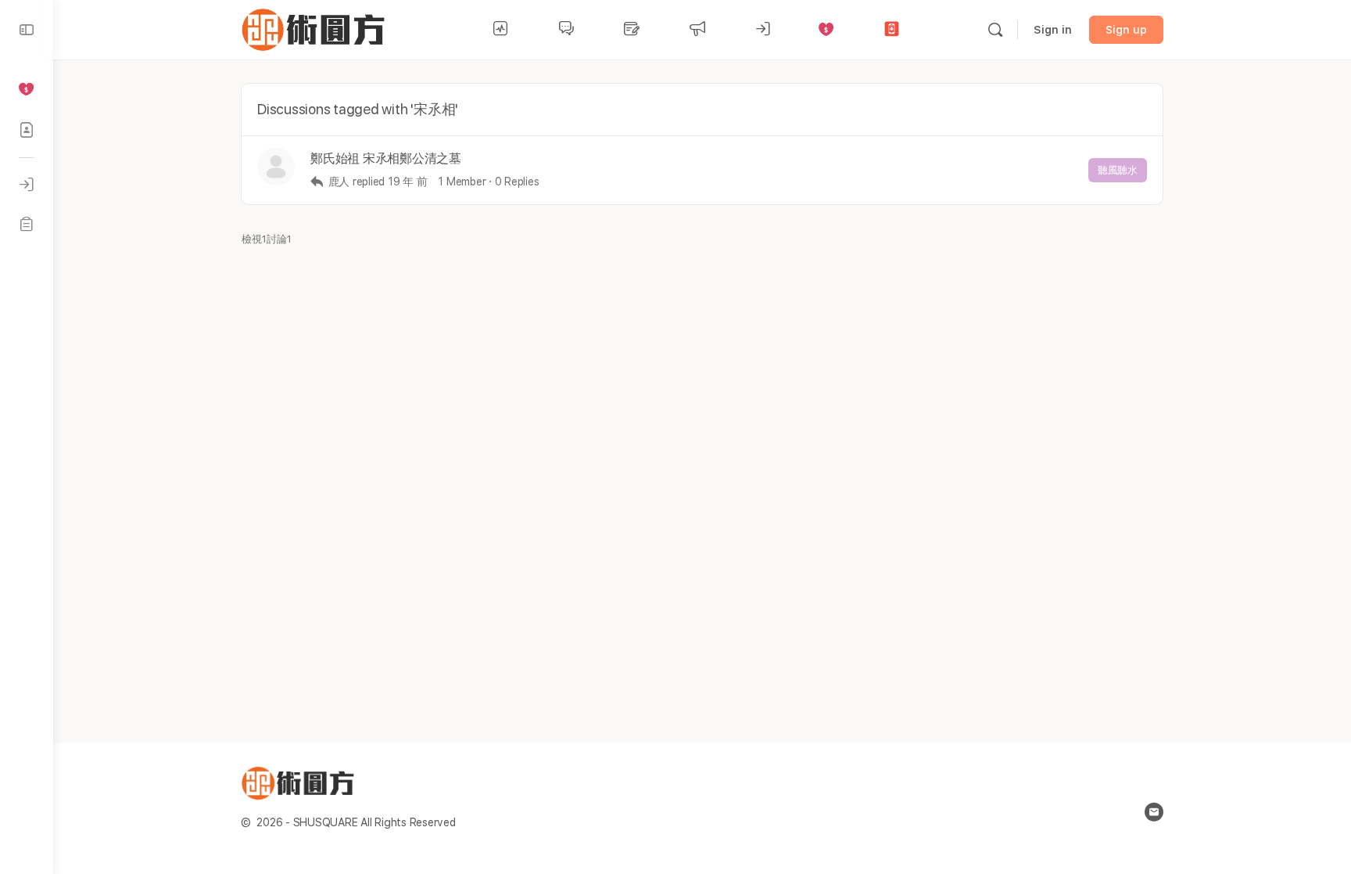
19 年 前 (408, 181)
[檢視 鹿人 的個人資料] (276, 166)
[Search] (995, 29)
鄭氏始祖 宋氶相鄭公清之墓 (385, 158)
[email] (1154, 812)
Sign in (1053, 29)
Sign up (1126, 29)
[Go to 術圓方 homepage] (316, 27)
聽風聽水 (1118, 170)
